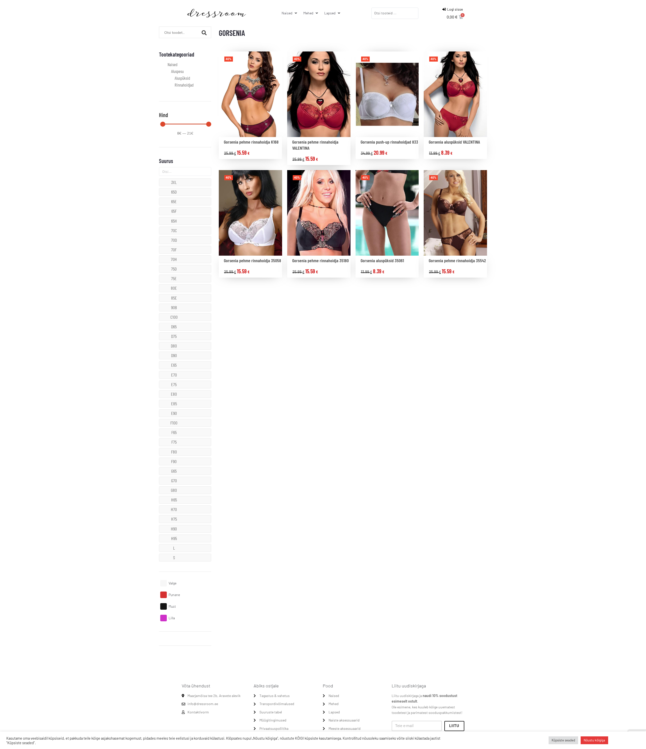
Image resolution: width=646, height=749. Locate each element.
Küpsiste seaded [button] (563, 740)
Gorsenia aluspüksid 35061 (382, 260)
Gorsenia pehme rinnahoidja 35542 (457, 260)
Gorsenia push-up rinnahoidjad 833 (389, 142)
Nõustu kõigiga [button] (594, 740)
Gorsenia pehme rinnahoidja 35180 (320, 260)
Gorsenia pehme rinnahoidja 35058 (252, 260)
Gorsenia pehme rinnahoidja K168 (251, 142)
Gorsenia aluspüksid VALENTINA (454, 142)
